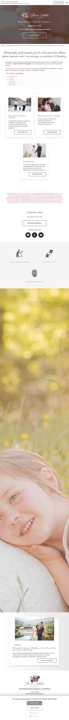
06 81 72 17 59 (34, 26)
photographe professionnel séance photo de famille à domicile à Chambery (36, 196)
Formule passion (28, 161)
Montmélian (12, 81)
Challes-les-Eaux (13, 82)
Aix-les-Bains (12, 84)
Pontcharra (11, 78)
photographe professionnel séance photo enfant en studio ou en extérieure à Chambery (27, 202)
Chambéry (11, 79)
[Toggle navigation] (66, 3)
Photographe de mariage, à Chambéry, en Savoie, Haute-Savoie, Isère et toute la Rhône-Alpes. (30, 649)
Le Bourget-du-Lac (13, 76)
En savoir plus (23, 132)
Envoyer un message (34, 223)
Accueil (3, 45)
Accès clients (34, 35)
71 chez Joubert (34, 29)
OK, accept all (35, 703)
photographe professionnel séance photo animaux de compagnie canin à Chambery (34, 197)
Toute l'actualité (42, 660)
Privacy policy (35, 716)
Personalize (35, 713)
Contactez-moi (58, 2)
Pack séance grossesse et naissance (49, 116)
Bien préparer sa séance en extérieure (17, 117)
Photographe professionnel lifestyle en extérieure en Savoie (19, 193)
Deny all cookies (35, 707)
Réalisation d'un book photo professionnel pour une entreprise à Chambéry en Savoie (41, 201)
